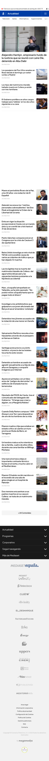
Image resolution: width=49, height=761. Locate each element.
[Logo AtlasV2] (25, 677)
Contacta (24, 727)
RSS (24, 724)
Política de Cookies (24, 717)
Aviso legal (24, 705)
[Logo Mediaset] (24, 567)
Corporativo (8, 542)
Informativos (24, 19)
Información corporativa (24, 708)
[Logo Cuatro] (24, 594)
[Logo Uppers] (24, 652)
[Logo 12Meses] (25, 668)
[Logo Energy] (24, 635)
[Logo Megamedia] (25, 740)
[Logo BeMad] (24, 644)
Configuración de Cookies (24, 714)
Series (14, 19)
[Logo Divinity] (24, 602)
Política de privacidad (24, 711)
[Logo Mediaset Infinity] (24, 578)
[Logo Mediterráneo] (24, 693)
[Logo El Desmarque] (24, 610)
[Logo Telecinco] (24, 586)
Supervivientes (36, 19)
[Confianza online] (24, 752)
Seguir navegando (11, 549)
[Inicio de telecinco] (3, 13)
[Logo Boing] (24, 627)
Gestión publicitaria (24, 721)
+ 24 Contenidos (24, 513)
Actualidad (13, 14)
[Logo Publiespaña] (24, 685)
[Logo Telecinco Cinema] (24, 660)
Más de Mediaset (10, 555)
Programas (7, 536)
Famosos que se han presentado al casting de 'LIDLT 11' (23, 9)
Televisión (6, 19)
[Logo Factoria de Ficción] (24, 619)
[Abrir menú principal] (45, 13)
